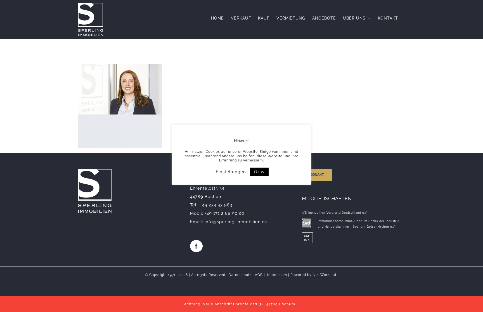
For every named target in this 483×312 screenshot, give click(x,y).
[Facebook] (196, 246)
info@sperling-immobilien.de (236, 221)
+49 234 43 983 (216, 205)
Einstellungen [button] (231, 171)
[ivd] (306, 220)
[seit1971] (307, 234)
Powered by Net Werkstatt (314, 275)
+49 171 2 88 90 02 (224, 213)
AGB (259, 275)
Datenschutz (240, 275)
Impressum (277, 275)
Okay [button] (259, 172)
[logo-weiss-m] (95, 170)
